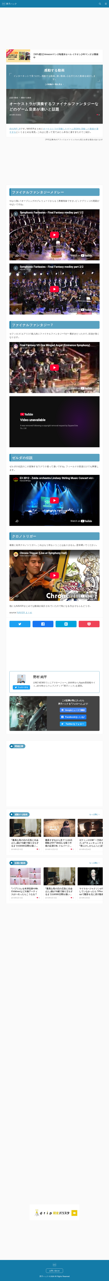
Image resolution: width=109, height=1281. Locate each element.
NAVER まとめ (24, 612)
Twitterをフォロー (75, 723)
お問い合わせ (54, 1270)
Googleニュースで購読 (75, 710)
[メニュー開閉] (105, 3)
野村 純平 (40, 677)
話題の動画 (13, 97)
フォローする (23, 687)
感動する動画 (26, 97)
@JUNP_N (14, 128)
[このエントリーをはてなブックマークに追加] (66, 624)
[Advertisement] (54, 163)
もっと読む (93, 814)
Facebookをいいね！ (75, 716)
